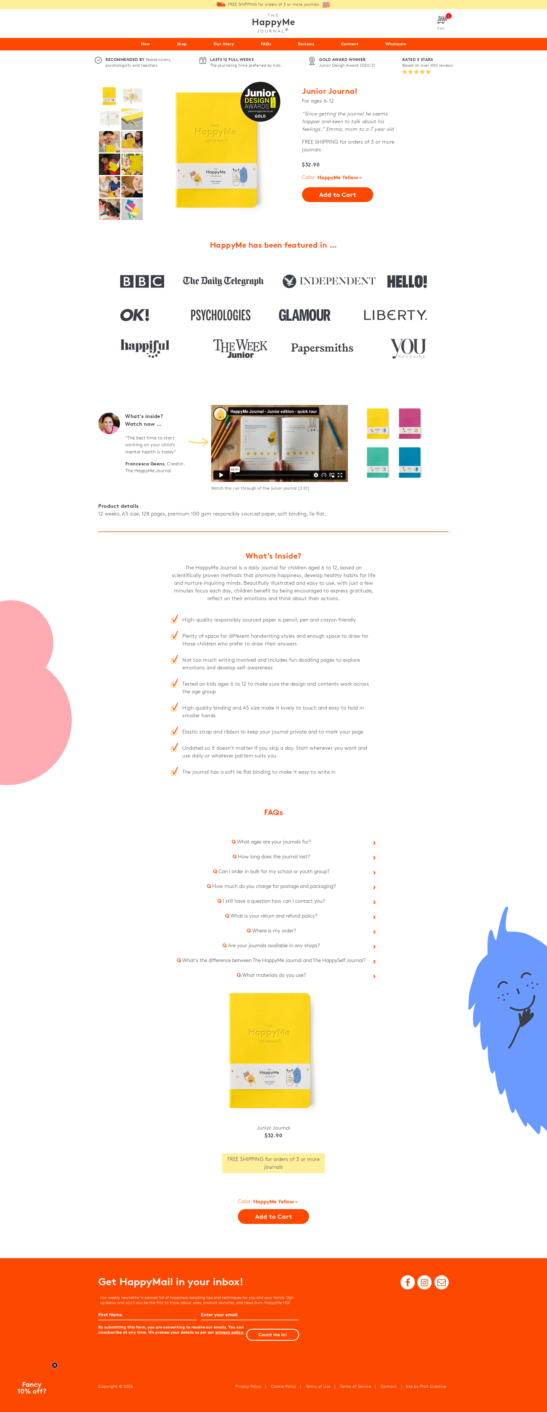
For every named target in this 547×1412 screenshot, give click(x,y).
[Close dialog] (377, 662)
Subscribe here (329, 756)
